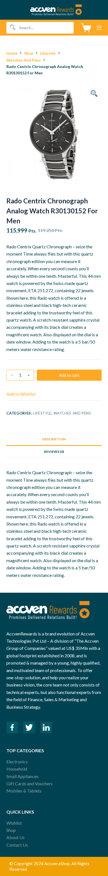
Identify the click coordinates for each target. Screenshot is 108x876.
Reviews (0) (54, 452)
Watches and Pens (72, 413)
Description (54, 439)
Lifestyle (42, 413)
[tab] (53, 439)
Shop (11, 830)
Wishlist (14, 822)
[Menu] (99, 27)
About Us (15, 837)
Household (16, 768)
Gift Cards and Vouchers (29, 783)
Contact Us (17, 844)
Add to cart (69, 375)
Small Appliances (22, 776)
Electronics (17, 761)
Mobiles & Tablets (24, 790)
